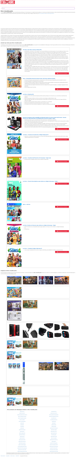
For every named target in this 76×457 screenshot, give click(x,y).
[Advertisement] (38, 21)
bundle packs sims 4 (50, 13)
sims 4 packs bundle (42, 13)
